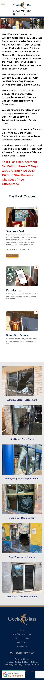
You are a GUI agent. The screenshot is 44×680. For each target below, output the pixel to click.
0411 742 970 (23, 11)
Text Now (12, 255)
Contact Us (22, 646)
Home (22, 630)
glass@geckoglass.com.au (24, 14)
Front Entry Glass (22, 638)
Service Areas (22, 642)
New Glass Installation (22, 634)
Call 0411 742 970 (22, 653)
